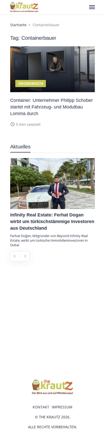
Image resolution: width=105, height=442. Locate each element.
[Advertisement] (52, 319)
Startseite (18, 24)
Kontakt (41, 407)
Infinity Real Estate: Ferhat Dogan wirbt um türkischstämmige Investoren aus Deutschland (52, 221)
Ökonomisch (30, 83)
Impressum (62, 407)
